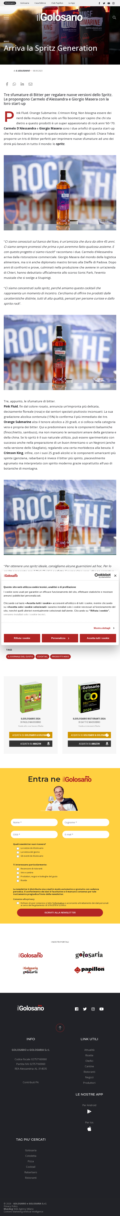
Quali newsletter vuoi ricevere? (29, 844)
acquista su (30, 735)
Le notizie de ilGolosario (32, 848)
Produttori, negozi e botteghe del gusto (39, 876)
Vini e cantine (27, 872)
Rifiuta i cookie (22, 638)
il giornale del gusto (20, 656)
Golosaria (24, 3)
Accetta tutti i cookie (98, 638)
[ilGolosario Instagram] (113, 3)
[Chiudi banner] (115, 576)
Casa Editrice (40, 3)
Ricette (24, 880)
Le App (72, 3)
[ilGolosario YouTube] (109, 3)
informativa (58, 903)
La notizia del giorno (30, 852)
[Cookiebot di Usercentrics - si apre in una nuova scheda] (97, 575)
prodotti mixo (60, 656)
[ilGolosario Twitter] (104, 3)
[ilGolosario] (60, 16)
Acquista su (30, 744)
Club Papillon (57, 3)
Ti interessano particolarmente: (30, 864)
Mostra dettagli (102, 628)
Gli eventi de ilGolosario (32, 856)
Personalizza (58, 638)
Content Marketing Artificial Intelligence (23, 1211)
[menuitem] (31, 1082)
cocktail (42, 656)
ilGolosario (10, 3)
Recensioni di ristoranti (31, 868)
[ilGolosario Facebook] (99, 3)
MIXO (6, 41)
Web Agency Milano (24, 1208)
